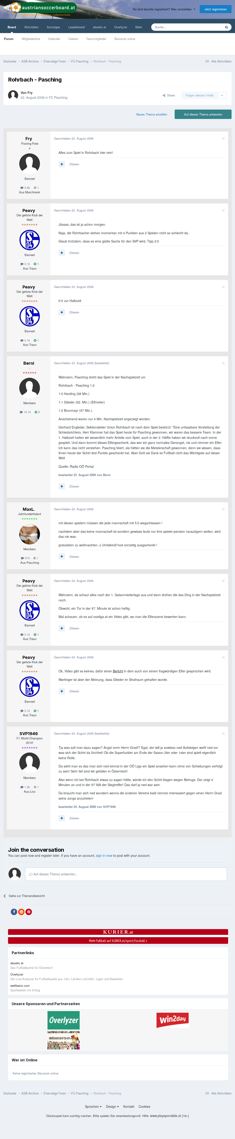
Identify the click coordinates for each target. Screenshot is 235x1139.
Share (170, 95)
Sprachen (92, 1106)
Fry (30, 92)
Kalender (54, 39)
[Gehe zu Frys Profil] (13, 95)
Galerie (73, 39)
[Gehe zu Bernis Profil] (29, 388)
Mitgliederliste (31, 39)
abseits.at (99, 27)
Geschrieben (73, 138)
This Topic (209, 27)
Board (12, 27)
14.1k (27, 412)
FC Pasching (58, 97)
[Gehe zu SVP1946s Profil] (29, 763)
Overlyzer (120, 27)
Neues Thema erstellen (151, 114)
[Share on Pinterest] (28, 912)
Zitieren (74, 164)
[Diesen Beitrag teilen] (223, 138)
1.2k (26, 787)
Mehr (138, 27)
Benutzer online (125, 39)
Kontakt (128, 1106)
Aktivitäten (31, 27)
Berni (28, 363)
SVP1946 (29, 733)
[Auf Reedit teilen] (21, 912)
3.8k (26, 187)
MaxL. (29, 509)
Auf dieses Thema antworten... (55, 874)
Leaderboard (76, 27)
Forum (9, 39)
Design (111, 1106)
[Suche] (226, 27)
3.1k (26, 264)
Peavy (28, 210)
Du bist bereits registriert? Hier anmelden (163, 9)
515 (27, 558)
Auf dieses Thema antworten (203, 114)
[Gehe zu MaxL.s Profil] (29, 534)
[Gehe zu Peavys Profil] (29, 240)
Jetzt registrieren (215, 9)
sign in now (104, 855)
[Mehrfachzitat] (62, 164)
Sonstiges (53, 27)
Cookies (144, 1106)
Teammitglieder (96, 39)
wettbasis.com (20, 985)
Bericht (118, 671)
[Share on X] (6, 912)
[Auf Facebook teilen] (14, 912)
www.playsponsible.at (165, 1115)
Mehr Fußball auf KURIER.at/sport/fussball (118, 940)
